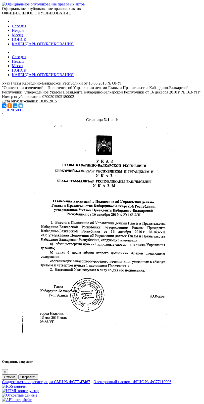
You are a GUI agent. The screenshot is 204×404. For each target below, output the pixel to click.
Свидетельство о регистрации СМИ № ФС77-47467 (46, 382)
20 (12, 110)
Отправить (28, 377)
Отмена (9, 377)
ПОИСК (19, 39)
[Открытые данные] (19, 395)
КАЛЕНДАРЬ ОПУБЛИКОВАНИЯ (43, 44)
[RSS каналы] (14, 386)
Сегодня (19, 26)
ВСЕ (24, 110)
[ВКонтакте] (4, 105)
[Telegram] (20, 105)
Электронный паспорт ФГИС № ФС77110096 (132, 382)
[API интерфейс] (17, 400)
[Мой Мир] (15, 105)
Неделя (18, 30)
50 (17, 110)
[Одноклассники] (9, 105)
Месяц (17, 35)
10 (7, 110)
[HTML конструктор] (20, 391)
